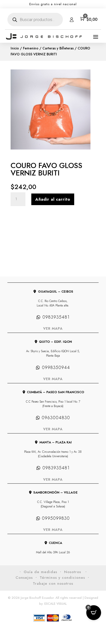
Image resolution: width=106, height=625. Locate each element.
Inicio (15, 48)
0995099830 (56, 518)
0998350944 (56, 367)
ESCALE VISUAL (55, 603)
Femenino (30, 48)
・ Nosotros (71, 572)
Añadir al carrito (52, 199)
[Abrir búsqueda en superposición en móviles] (35, 19)
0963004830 (56, 417)
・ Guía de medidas (37, 572)
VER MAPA (53, 328)
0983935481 (56, 317)
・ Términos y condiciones (59, 577)
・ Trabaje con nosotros (61, 580)
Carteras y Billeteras (58, 48)
